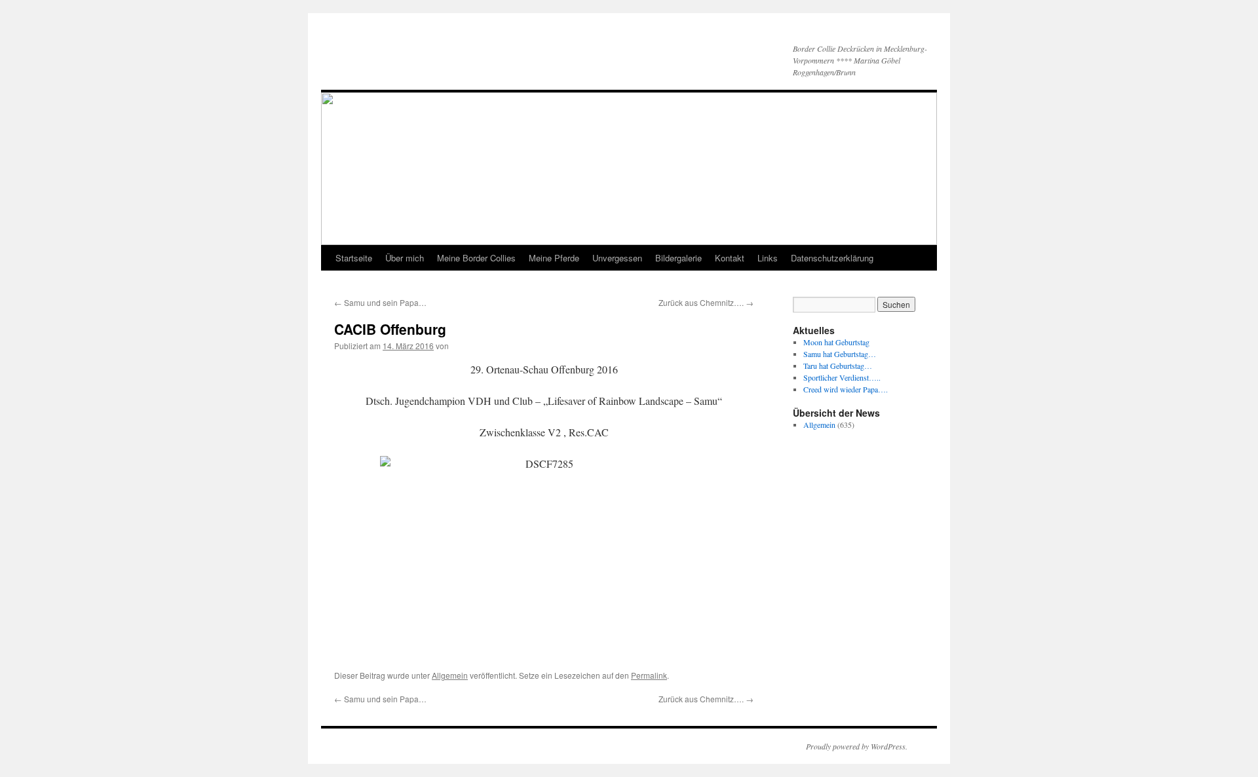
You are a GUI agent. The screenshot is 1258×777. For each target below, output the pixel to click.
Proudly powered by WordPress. (856, 746)
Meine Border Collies (476, 258)
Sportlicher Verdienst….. (842, 377)
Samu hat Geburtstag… (839, 354)
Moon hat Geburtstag (836, 342)
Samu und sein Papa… (380, 302)
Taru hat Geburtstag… (837, 365)
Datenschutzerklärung (832, 258)
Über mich (404, 258)
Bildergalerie (678, 258)
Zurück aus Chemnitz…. (705, 302)
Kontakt (729, 258)
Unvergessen (617, 258)
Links (767, 258)
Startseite (353, 258)
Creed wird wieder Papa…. (845, 389)
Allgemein (450, 675)
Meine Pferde (554, 258)
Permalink (649, 675)
